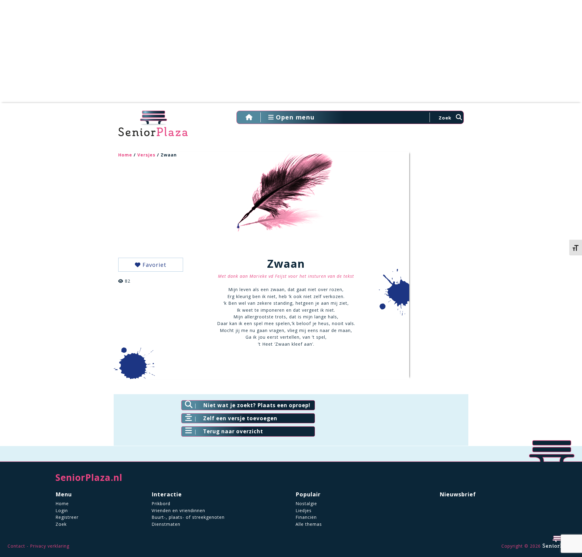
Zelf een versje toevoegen (240, 418)
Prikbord (161, 503)
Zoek (61, 524)
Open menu (294, 117)
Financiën (306, 517)
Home (125, 155)
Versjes (146, 155)
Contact (16, 546)
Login (61, 510)
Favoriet (153, 264)
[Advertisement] (291, 54)
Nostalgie (306, 503)
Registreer (67, 517)
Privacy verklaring (49, 546)
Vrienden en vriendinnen (178, 510)
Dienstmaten (166, 524)
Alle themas (309, 524)
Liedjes (304, 510)
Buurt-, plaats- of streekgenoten (188, 517)
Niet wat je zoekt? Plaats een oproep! (256, 405)
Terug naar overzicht (233, 431)
